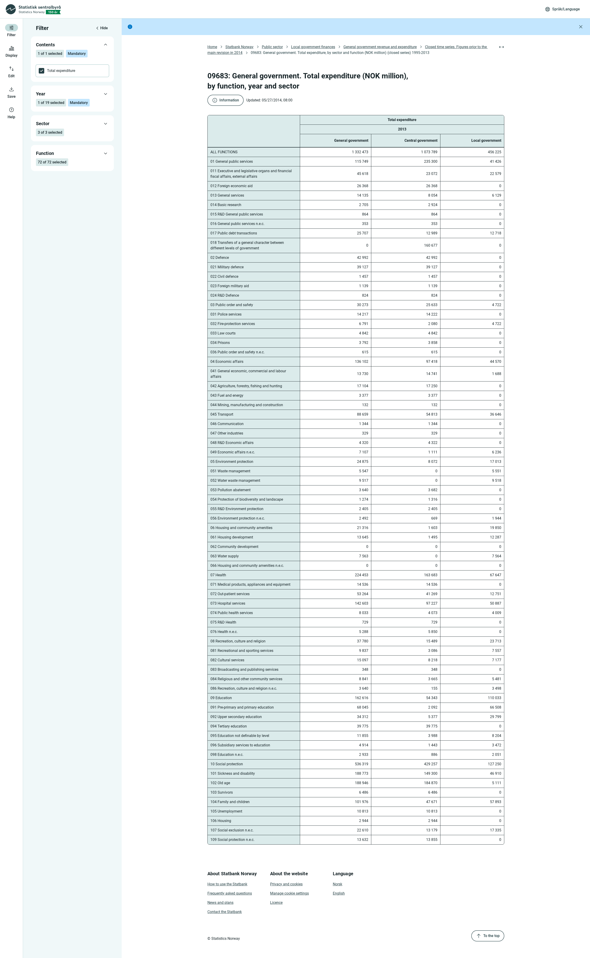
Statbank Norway (239, 47)
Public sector (272, 47)
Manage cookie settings (289, 893)
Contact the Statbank (224, 912)
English (339, 893)
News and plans (220, 902)
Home (212, 47)
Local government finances (313, 47)
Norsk (337, 884)
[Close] (580, 26)
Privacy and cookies (286, 884)
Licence (276, 902)
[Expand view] (501, 47)
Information (229, 100)
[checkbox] (72, 71)
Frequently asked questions (229, 893)
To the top (491, 936)
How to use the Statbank (227, 884)
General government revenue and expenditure (380, 47)
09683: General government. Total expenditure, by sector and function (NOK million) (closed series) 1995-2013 (340, 52)
